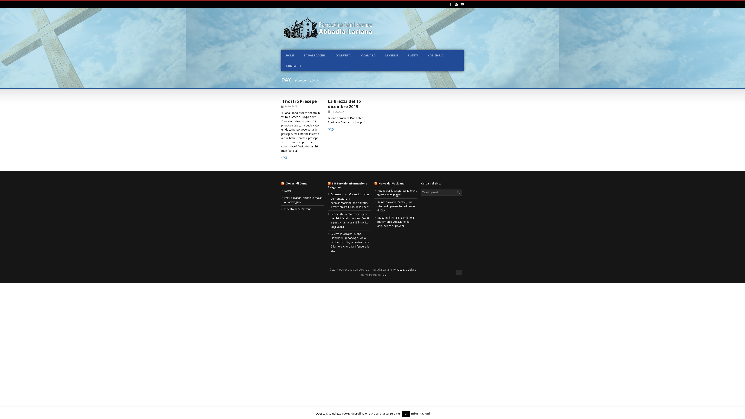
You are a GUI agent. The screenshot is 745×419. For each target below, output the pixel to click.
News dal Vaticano (392, 183)
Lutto (287, 190)
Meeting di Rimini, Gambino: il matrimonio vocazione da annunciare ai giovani (395, 222)
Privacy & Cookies (404, 269)
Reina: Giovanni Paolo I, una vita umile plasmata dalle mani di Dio (396, 206)
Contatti (293, 66)
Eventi (413, 55)
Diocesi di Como (296, 183)
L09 (383, 275)
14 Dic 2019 (291, 106)
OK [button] (406, 413)
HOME (290, 55)
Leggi (284, 157)
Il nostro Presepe (299, 101)
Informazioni (420, 413)
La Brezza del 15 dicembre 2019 (344, 104)
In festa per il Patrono (298, 209)
